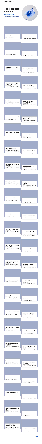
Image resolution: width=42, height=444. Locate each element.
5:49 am (10, 426)
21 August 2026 (8, 166)
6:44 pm (10, 345)
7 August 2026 (25, 364)
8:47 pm (10, 247)
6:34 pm (10, 230)
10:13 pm (11, 85)
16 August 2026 (8, 230)
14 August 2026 (8, 263)
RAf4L (6, 85)
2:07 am (28, 103)
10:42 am (11, 182)
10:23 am (28, 364)
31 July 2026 (8, 410)
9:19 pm (10, 263)
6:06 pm (28, 119)
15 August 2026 (8, 247)
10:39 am (10, 410)
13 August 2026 (25, 282)
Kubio (28, 442)
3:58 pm (10, 361)
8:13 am (27, 168)
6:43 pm (28, 266)
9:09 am (10, 166)
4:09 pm (28, 348)
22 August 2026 (25, 119)
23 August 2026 (8, 85)
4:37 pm (10, 149)
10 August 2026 (8, 345)
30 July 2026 (8, 426)
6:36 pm (28, 282)
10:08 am (28, 184)
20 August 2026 (8, 182)
